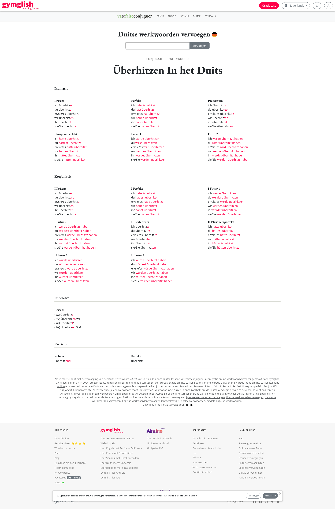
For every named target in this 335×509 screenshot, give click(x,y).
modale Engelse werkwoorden (224, 401)
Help (241, 438)
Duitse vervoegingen (251, 472)
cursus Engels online (172, 382)
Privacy (197, 457)
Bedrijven (198, 443)
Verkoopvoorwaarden (205, 467)
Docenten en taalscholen (207, 448)
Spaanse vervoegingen (252, 467)
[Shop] (317, 5)
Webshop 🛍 (107, 443)
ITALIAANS (210, 16)
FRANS (160, 16)
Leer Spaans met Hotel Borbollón (119, 458)
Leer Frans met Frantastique (116, 453)
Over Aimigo (61, 438)
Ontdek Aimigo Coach (159, 438)
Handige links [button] (247, 430)
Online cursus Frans (250, 448)
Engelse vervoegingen (251, 463)
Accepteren (270, 495)
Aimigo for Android (158, 443)
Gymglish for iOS (110, 477)
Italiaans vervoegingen (252, 477)
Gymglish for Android (112, 472)
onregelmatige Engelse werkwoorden (183, 401)
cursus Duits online (223, 382)
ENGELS (172, 16)
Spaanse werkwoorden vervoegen (205, 397)
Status (58, 482)
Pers (56, 453)
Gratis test (269, 6)
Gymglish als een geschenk (70, 463)
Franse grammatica (250, 443)
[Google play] (187, 404)
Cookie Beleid (190, 495)
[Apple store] (191, 404)
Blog (56, 458)
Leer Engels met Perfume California (121, 448)
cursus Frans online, (248, 382)
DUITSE (196, 16)
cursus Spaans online (198, 382)
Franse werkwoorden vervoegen (244, 397)
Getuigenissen (62, 443)
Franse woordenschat (251, 453)
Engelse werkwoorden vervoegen (141, 401)
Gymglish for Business (206, 438)
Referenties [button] (199, 430)
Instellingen (253, 495)
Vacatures (60, 477)
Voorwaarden (200, 462)
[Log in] (328, 5)
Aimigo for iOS (155, 448)
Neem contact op (64, 467)
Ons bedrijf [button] (61, 430)
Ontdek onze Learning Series (117, 438)
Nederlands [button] (296, 6)
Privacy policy (62, 472)
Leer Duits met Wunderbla (115, 463)
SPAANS (184, 16)
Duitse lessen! (171, 379)
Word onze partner (65, 448)
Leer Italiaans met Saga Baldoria (119, 467)
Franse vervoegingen (251, 458)
